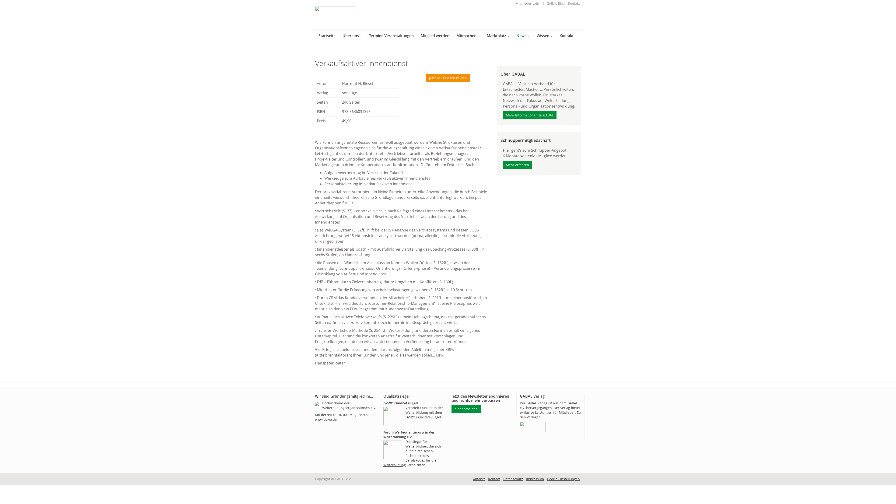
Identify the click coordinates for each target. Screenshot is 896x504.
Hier (506, 150)
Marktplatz (497, 35)
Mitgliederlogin (527, 3)
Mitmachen (466, 35)
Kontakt (574, 3)
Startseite (327, 35)
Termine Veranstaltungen (391, 35)
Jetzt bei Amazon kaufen (448, 78)
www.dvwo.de (326, 419)
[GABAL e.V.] (335, 16)
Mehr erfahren (517, 165)
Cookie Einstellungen (563, 479)
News (521, 35)
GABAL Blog (556, 3)
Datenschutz (513, 479)
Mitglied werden (435, 35)
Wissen (543, 35)
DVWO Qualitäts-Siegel (423, 417)
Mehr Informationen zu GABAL (529, 115)
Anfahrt (479, 479)
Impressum (535, 479)
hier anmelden (466, 409)
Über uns (351, 35)
